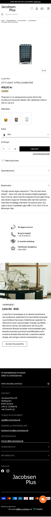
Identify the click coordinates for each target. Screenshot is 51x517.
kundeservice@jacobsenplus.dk (14, 430)
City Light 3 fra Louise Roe (9, 22)
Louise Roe (5, 78)
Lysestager (32, 20)
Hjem (3, 20)
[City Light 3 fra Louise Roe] (26, 118)
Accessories (22, 20)
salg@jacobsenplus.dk (10, 420)
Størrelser (5, 109)
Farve (3, 129)
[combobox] (25, 14)
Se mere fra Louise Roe (15, 344)
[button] (42, 8)
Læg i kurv (34, 149)
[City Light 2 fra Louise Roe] (16, 118)
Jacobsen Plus (11, 506)
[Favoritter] (32, 8)
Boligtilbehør (11, 20)
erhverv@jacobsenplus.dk (12, 441)
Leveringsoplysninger (41, 154)
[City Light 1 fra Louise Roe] (5, 118)
